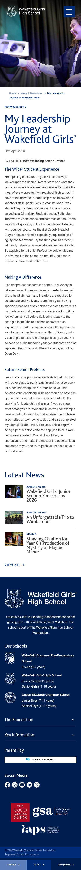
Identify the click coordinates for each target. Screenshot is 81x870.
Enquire (64, 865)
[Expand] (74, 719)
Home (12, 93)
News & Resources (31, 93)
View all (13, 565)
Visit (37, 865)
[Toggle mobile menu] (69, 11)
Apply (11, 865)
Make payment (43, 760)
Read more (40, 495)
